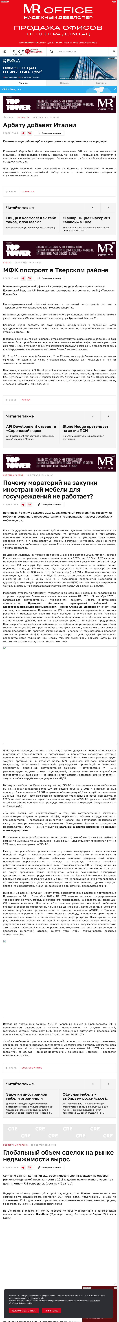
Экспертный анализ (15, 1145)
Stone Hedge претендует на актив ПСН (85, 428)
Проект (7, 263)
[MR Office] (58, 23)
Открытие (24, 117)
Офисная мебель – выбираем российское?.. (85, 1096)
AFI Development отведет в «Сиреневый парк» (31, 428)
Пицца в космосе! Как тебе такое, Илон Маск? (31, 220)
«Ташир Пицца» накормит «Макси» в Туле (86, 220)
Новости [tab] (64, 83)
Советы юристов (13, 475)
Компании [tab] (100, 83)
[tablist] (59, 83)
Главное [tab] (23, 83)
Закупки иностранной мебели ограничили (26, 1096)
